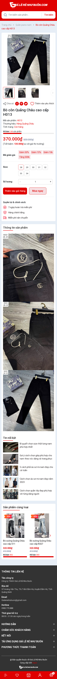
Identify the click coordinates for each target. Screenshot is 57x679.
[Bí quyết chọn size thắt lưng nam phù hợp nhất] (10, 447)
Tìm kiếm (48, 15)
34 (27, 173)
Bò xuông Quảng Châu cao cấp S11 (14, 542)
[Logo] (28, 667)
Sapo (34, 663)
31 (39, 167)
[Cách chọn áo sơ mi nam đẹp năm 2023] (10, 482)
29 (27, 167)
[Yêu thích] (17, 675)
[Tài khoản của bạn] (40, 675)
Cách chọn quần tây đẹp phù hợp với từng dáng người (36, 492)
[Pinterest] (21, 103)
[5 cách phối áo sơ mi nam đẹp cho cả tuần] (10, 471)
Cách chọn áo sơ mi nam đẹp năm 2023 (36, 480)
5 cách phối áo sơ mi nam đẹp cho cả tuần (36, 469)
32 (45, 167)
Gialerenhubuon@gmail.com (14, 600)
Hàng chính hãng (16, 212)
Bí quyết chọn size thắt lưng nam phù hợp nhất (36, 445)
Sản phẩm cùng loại (15, 507)
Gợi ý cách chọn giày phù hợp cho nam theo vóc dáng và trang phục (36, 457)
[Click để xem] (28, 59)
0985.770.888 (7, 608)
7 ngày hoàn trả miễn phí (20, 207)
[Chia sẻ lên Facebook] (17, 103)
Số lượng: (8, 181)
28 (21, 167)
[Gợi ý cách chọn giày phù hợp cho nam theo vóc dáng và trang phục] (10, 459)
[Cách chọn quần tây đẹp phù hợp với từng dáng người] (10, 494)
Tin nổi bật (9, 437)
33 (21, 173)
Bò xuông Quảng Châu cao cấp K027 (40, 542)
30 (33, 167)
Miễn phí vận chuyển (18, 217)
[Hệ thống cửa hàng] (28, 675)
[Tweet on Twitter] (26, 103)
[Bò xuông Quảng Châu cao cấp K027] (42, 525)
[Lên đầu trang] (53, 665)
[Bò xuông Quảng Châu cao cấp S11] (15, 525)
